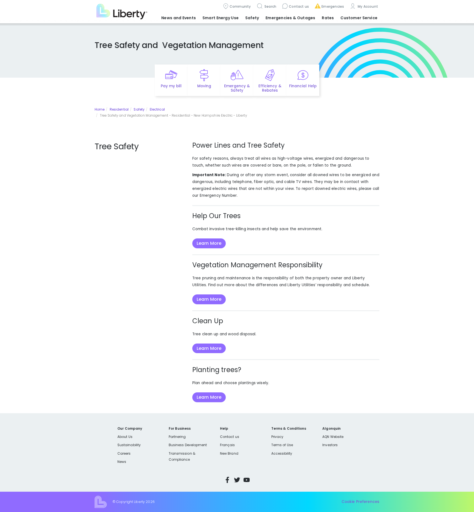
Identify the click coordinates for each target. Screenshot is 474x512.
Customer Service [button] (358, 18)
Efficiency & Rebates (269, 88)
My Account (367, 6)
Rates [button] (328, 18)
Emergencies (332, 6)
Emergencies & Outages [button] (290, 18)
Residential (119, 109)
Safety (139, 109)
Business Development (188, 445)
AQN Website (332, 436)
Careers (124, 453)
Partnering (177, 436)
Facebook (227, 479)
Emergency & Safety (237, 88)
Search (270, 6)
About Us (124, 436)
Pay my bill (171, 86)
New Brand (229, 453)
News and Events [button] (178, 18)
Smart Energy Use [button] (220, 18)
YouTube (246, 479)
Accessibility (281, 453)
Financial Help (302, 86)
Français (227, 445)
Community (240, 6)
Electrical (157, 109)
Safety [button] (252, 18)
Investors (330, 445)
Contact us (299, 6)
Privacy (277, 436)
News (121, 461)
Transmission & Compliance (182, 456)
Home (100, 109)
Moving (204, 86)
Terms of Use (282, 445)
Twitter (237, 479)
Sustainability (129, 445)
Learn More (209, 243)
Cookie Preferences (360, 501)
